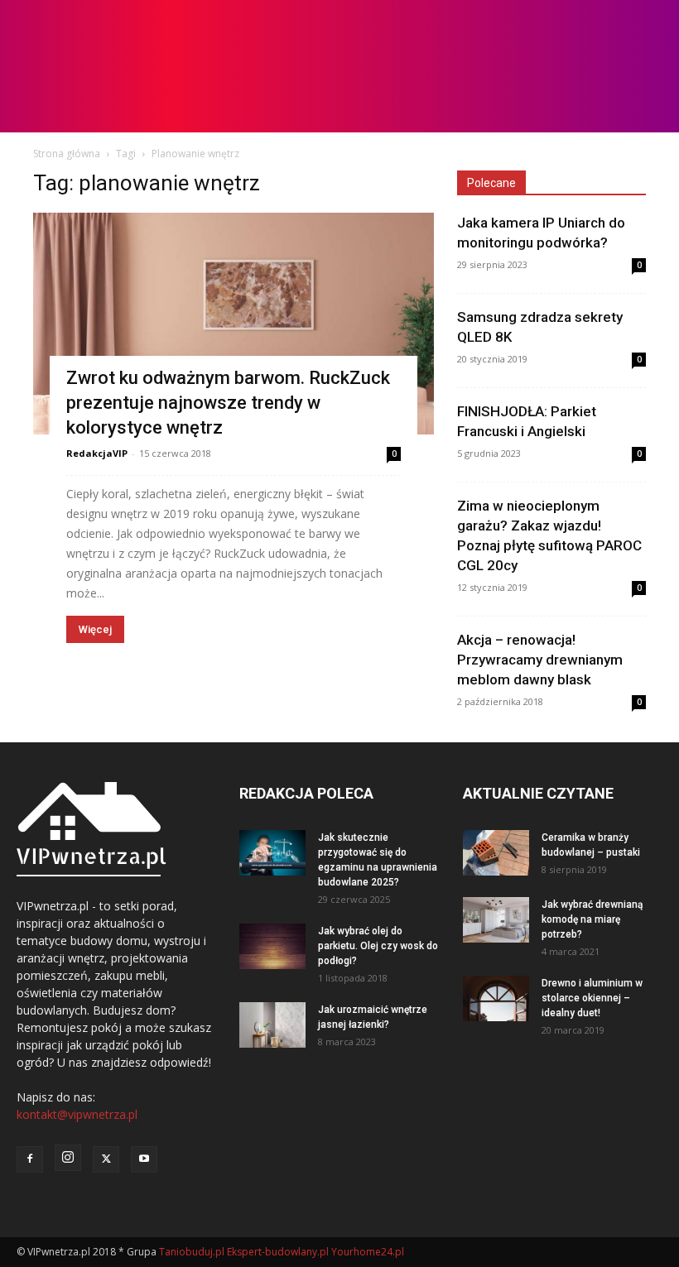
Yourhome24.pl (367, 1252)
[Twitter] (106, 1159)
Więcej (95, 629)
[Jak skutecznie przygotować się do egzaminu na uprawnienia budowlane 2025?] (272, 853)
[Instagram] (68, 1158)
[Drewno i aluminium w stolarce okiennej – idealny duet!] (496, 998)
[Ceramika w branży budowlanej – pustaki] (496, 853)
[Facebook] (30, 1159)
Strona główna (66, 153)
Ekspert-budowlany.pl (278, 1252)
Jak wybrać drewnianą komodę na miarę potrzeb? (592, 919)
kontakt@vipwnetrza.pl (77, 1114)
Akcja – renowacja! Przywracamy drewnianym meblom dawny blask (540, 659)
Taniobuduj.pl (191, 1252)
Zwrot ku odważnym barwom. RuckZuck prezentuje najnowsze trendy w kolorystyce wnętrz (228, 402)
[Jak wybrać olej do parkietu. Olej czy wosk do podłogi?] (272, 946)
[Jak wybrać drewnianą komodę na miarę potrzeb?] (496, 920)
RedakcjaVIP (97, 453)
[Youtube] (144, 1159)
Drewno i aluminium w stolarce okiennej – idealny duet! (592, 998)
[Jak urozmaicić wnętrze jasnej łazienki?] (272, 1025)
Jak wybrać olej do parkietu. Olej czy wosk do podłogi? (378, 946)
